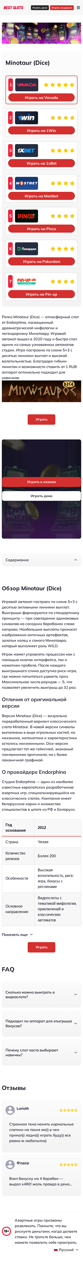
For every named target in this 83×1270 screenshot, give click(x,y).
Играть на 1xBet (41, 163)
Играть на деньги (62, 7)
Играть (41, 419)
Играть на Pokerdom (41, 261)
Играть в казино (41, 482)
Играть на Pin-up (41, 294)
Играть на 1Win (41, 130)
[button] (41, 559)
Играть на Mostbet (41, 196)
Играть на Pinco (41, 228)
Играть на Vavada (41, 97)
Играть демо (40, 7)
